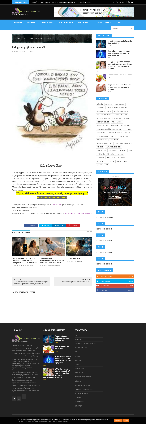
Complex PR (100, 158)
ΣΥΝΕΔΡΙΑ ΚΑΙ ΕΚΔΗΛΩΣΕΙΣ (123, 143)
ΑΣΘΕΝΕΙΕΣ (18, 22)
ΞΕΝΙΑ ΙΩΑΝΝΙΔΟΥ (103, 136)
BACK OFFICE (97, 22)
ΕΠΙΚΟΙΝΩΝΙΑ (125, 125)
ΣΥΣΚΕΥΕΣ (100, 147)
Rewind (119, 161)
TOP (25, 38)
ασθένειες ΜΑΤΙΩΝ (120, 115)
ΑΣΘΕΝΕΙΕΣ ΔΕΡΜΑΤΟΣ (104, 111)
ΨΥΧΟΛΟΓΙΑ (101, 154)
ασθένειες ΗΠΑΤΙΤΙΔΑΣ (104, 115)
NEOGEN (111, 161)
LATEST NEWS (101, 161)
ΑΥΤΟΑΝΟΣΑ (116, 118)
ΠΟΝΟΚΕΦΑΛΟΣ (102, 140)
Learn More (118, 420)
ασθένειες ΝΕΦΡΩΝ (103, 118)
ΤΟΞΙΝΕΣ (123, 150)
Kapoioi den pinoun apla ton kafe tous (76, 282)
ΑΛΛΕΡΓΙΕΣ (109, 104)
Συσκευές (121, 22)
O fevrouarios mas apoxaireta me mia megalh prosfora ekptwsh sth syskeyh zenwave (31, 283)
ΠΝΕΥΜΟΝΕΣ (124, 136)
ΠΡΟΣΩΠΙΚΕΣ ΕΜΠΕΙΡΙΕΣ (104, 143)
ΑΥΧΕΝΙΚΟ (127, 118)
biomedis (110, 154)
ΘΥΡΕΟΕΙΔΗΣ (101, 133)
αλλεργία (100, 104)
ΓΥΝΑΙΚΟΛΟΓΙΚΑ (117, 122)
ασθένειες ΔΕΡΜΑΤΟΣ (121, 111)
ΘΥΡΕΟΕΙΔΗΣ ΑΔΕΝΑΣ (115, 133)
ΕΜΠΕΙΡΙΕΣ (109, 22)
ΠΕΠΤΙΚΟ (114, 136)
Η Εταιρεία (31, 22)
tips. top (99, 165)
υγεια (130, 150)
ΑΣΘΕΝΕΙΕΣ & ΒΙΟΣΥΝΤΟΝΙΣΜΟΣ (117, 108)
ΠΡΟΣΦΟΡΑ (114, 140)
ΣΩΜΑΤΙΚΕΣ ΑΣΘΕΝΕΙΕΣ (113, 147)
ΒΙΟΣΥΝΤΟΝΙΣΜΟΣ (66, 22)
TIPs (125, 161)
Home (18, 38)
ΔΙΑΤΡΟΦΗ (114, 125)
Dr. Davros (121, 158)
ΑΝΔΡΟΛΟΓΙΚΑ (119, 104)
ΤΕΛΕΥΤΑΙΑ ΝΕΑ (101, 150)
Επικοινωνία (83, 22)
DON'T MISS (111, 158)
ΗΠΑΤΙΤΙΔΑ (127, 129)
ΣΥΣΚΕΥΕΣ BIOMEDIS (46, 22)
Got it (126, 420)
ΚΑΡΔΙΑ (127, 133)
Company (119, 154)
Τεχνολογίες (113, 150)
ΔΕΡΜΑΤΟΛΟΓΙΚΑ (102, 125)
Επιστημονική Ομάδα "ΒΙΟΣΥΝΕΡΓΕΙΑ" (109, 129)
